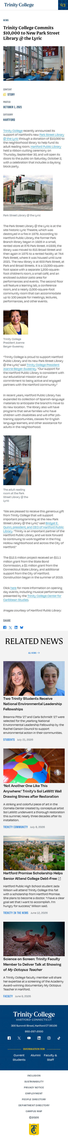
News (6, 20)
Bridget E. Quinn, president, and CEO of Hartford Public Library (33, 527)
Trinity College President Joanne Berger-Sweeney (31, 367)
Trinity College (13, 130)
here (13, 588)
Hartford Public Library (46, 146)
